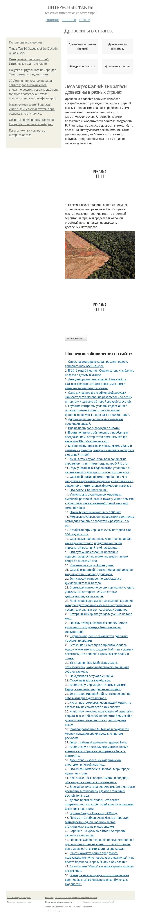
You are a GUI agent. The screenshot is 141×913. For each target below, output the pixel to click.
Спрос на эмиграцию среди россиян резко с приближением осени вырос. (96, 363)
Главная (52, 19)
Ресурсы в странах (82, 66)
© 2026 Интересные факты (19, 897)
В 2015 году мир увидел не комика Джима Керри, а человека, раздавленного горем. (95, 687)
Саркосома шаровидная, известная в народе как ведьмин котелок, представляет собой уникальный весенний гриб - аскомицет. (98, 543)
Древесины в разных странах (82, 46)
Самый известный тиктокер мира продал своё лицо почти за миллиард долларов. (99, 571)
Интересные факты (70, 7)
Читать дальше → (76, 338)
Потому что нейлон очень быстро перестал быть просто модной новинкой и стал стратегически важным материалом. (97, 822)
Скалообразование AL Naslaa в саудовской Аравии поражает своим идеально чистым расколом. (97, 733)
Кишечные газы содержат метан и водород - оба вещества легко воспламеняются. (97, 780)
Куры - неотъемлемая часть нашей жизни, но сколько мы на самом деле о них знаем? (98, 704)
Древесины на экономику (117, 46)
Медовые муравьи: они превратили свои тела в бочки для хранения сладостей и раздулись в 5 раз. (100, 520)
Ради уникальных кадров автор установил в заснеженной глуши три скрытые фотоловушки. (97, 470)
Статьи (84, 19)
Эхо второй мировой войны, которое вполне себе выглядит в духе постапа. (98, 695)
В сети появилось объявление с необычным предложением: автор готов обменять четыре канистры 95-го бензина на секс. (96, 436)
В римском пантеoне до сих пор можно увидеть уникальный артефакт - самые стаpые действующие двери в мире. (99, 591)
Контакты (49, 897)
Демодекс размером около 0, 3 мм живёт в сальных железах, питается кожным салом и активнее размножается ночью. (95, 383)
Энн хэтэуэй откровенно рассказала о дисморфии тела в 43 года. (93, 580)
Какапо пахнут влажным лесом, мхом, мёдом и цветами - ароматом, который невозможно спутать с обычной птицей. (99, 450)
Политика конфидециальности (58, 902)
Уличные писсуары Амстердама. (92, 565)
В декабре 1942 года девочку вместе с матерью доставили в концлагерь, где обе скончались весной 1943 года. (100, 791)
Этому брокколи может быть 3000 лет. (95, 512)
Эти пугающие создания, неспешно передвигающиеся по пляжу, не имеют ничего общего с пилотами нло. (96, 556)
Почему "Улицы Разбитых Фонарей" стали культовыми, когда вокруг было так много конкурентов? (96, 627)
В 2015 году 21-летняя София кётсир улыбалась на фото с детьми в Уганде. (99, 372)
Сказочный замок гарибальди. (90, 680)
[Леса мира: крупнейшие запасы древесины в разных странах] (100, 255)
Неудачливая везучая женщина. (92, 676)
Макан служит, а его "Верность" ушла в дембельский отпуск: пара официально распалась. (32, 109)
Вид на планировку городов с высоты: (94, 428)
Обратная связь (90, 897)
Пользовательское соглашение (69, 897)
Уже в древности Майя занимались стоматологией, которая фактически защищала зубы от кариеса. (97, 667)
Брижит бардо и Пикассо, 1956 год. (94, 813)
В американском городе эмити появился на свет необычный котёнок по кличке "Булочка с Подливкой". (97, 879)
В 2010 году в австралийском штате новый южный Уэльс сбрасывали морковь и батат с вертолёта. (96, 751)
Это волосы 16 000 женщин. (89, 490)
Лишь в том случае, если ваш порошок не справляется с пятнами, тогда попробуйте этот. (97, 461)
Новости (69, 19)
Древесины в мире (117, 66)
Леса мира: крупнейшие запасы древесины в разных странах (96, 89)
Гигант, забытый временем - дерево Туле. (98, 742)
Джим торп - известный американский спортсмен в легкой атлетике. (93, 762)
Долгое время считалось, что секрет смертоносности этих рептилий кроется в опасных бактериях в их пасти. (99, 804)
